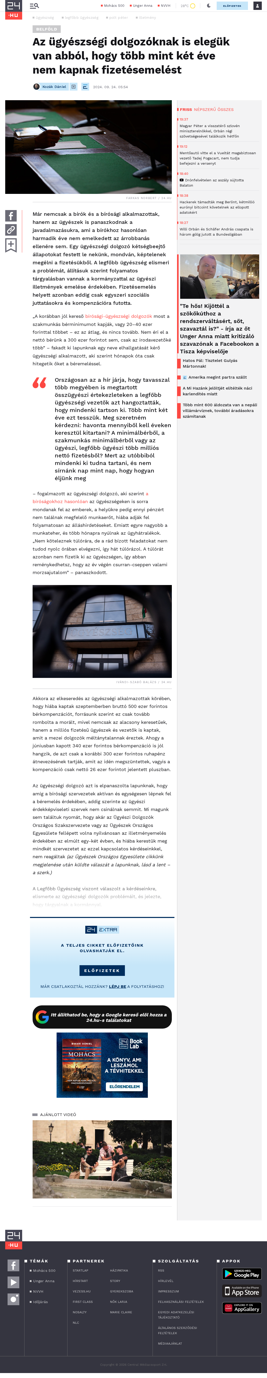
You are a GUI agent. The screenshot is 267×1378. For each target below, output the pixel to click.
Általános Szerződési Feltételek (177, 1330)
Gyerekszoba (121, 1291)
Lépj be (117, 986)
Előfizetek (232, 5)
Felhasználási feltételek (181, 1302)
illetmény (147, 17)
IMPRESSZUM (168, 1291)
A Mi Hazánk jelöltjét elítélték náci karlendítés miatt (217, 391)
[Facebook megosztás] (11, 216)
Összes (225, 109)
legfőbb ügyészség (81, 17)
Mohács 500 (114, 6)
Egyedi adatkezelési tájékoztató (176, 1314)
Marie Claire (121, 1312)
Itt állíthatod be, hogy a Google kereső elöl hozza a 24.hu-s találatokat (108, 1017)
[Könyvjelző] (11, 245)
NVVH (166, 6)
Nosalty (80, 1312)
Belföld (46, 29)
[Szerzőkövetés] (73, 87)
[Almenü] (34, 6)
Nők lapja (118, 1302)
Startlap (80, 1270)
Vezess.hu (82, 1291)
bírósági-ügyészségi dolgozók (118, 316)
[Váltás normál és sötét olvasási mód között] (209, 6)
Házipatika (119, 1270)
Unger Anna (143, 6)
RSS (161, 1270)
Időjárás (40, 1302)
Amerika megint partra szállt (218, 377)
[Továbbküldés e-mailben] (11, 230)
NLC (76, 1323)
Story (115, 1281)
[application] (102, 1159)
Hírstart (80, 1281)
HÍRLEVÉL (165, 1281)
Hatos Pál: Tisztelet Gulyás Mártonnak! (210, 363)
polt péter (118, 17)
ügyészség (45, 17)
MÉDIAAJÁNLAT (170, 1343)
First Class (83, 1302)
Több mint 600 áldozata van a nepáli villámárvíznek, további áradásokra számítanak (220, 410)
